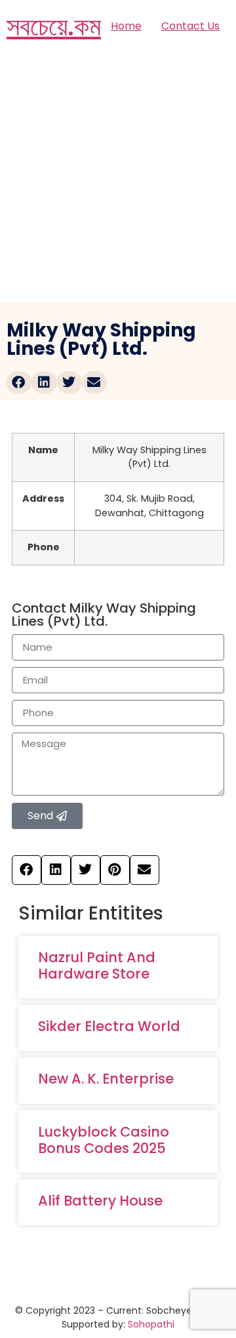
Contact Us (190, 25)
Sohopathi (151, 1324)
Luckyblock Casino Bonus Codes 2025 (103, 1140)
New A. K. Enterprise (106, 1078)
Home (126, 25)
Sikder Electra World (109, 1026)
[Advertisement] (118, 177)
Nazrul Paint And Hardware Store (96, 965)
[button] (19, 382)
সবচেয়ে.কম (54, 26)
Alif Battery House (100, 1200)
